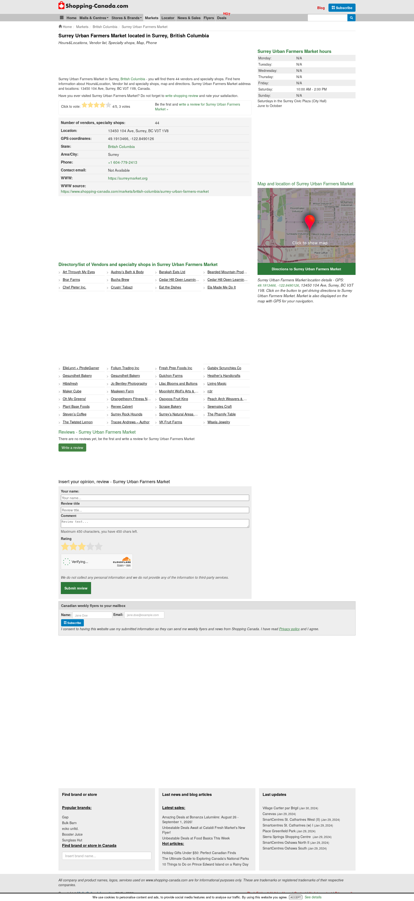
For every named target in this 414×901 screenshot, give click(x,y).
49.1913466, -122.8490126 (278, 285)
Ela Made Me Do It (221, 287)
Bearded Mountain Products (228, 271)
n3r (210, 391)
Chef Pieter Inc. (74, 287)
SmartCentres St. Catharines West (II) (301, 819)
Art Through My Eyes (79, 271)
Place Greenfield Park (289, 830)
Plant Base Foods (76, 406)
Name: (66, 614)
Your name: (70, 491)
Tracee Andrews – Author (130, 421)
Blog (321, 7)
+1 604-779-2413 (122, 162)
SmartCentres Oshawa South (295, 848)
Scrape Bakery (170, 406)
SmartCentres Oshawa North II (296, 842)
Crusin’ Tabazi (121, 287)
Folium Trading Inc (125, 367)
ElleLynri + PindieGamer (81, 367)
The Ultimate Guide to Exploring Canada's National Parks (205, 858)
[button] (61, 17)
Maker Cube (72, 391)
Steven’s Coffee (74, 414)
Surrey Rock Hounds (126, 414)
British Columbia (133, 78)
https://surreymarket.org (128, 178)
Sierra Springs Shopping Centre (297, 836)
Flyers (209, 17)
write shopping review (181, 95)
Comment (68, 515)
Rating (66, 538)
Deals (221, 17)
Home (71, 17)
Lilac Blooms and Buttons (178, 383)
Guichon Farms (171, 375)
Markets (151, 17)
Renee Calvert (122, 406)
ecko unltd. (70, 828)
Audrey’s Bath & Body (127, 271)
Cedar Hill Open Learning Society (180, 279)
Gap (65, 817)
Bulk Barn (69, 822)
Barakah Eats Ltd (172, 271)
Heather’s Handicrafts (223, 375)
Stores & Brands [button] (125, 17)
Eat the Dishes (170, 287)
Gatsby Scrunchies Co (224, 367)
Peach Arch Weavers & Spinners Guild (228, 398)
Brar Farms (71, 279)
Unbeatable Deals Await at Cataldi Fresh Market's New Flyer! (203, 830)
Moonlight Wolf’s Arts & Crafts (180, 391)
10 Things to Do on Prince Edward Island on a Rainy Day (205, 864)
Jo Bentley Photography (129, 383)
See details (313, 897)
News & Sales (189, 17)
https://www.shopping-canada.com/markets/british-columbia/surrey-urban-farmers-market (135, 191)
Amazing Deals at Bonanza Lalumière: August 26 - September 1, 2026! (200, 819)
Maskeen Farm (122, 391)
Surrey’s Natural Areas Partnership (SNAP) (180, 414)
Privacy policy (289, 628)
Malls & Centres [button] (93, 17)
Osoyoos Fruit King (173, 398)
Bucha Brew (120, 279)
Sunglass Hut (72, 840)
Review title (70, 503)
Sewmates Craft (219, 406)
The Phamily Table (221, 414)
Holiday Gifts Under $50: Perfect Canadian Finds (199, 852)
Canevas (279, 813)
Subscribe (343, 7)
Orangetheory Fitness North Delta (132, 398)
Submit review (75, 588)
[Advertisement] (145, 62)
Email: (118, 614)
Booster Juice (72, 834)
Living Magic (216, 383)
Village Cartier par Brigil (290, 807)
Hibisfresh (70, 383)
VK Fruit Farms (170, 421)
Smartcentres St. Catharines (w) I (298, 825)
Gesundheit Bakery (77, 375)
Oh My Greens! (74, 398)
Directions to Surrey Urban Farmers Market (306, 268)
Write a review (72, 447)
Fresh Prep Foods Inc (175, 367)
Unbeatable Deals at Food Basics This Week (196, 838)
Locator (167, 17)
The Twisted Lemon (78, 421)
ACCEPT (295, 897)
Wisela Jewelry (218, 421)
